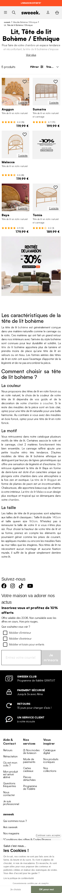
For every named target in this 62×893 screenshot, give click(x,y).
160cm (33, 521)
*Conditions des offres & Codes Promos (27, 839)
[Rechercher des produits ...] (14, 12)
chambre (30, 45)
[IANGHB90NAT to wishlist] (25, 82)
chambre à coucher (40, 403)
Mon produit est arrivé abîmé (10, 774)
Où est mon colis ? (10, 764)
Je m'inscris (51, 657)
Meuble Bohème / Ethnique (25, 22)
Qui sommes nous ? (15, 821)
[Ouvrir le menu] (5, 12)
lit (36, 525)
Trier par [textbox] (52, 66)
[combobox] (52, 67)
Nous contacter (9, 794)
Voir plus (31, 55)
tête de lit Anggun (45, 480)
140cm (57, 517)
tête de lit (31, 49)
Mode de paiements (29, 760)
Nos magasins (11, 833)
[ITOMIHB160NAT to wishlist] (56, 187)
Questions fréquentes (9, 785)
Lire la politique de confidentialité (18, 878)
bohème (23, 327)
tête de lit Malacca (35, 491)
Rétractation (10, 756)
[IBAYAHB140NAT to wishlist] (25, 187)
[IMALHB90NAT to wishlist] (25, 134)
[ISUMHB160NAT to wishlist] (56, 82)
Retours (7, 750)
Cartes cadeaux (28, 769)
